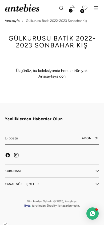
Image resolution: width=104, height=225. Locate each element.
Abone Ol (90, 138)
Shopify (51, 205)
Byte (27, 205)
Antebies (71, 201)
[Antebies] (22, 8)
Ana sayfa (12, 21)
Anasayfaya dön (52, 76)
